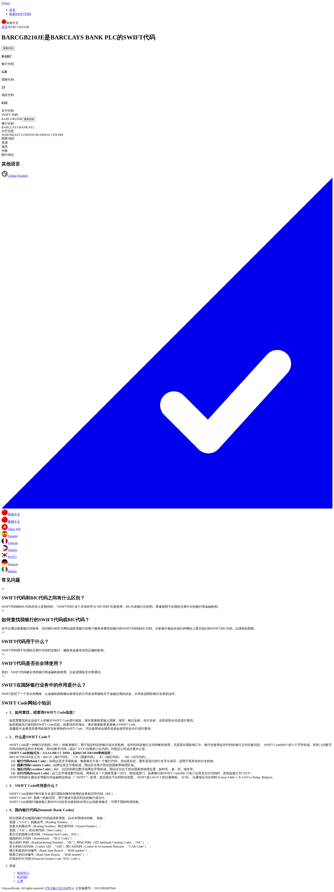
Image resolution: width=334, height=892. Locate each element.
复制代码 (8, 48)
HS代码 (22, 877)
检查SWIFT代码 (20, 14)
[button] (167, 594)
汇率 (20, 881)
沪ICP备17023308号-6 (59, 888)
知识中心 (23, 873)
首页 (12, 10)
